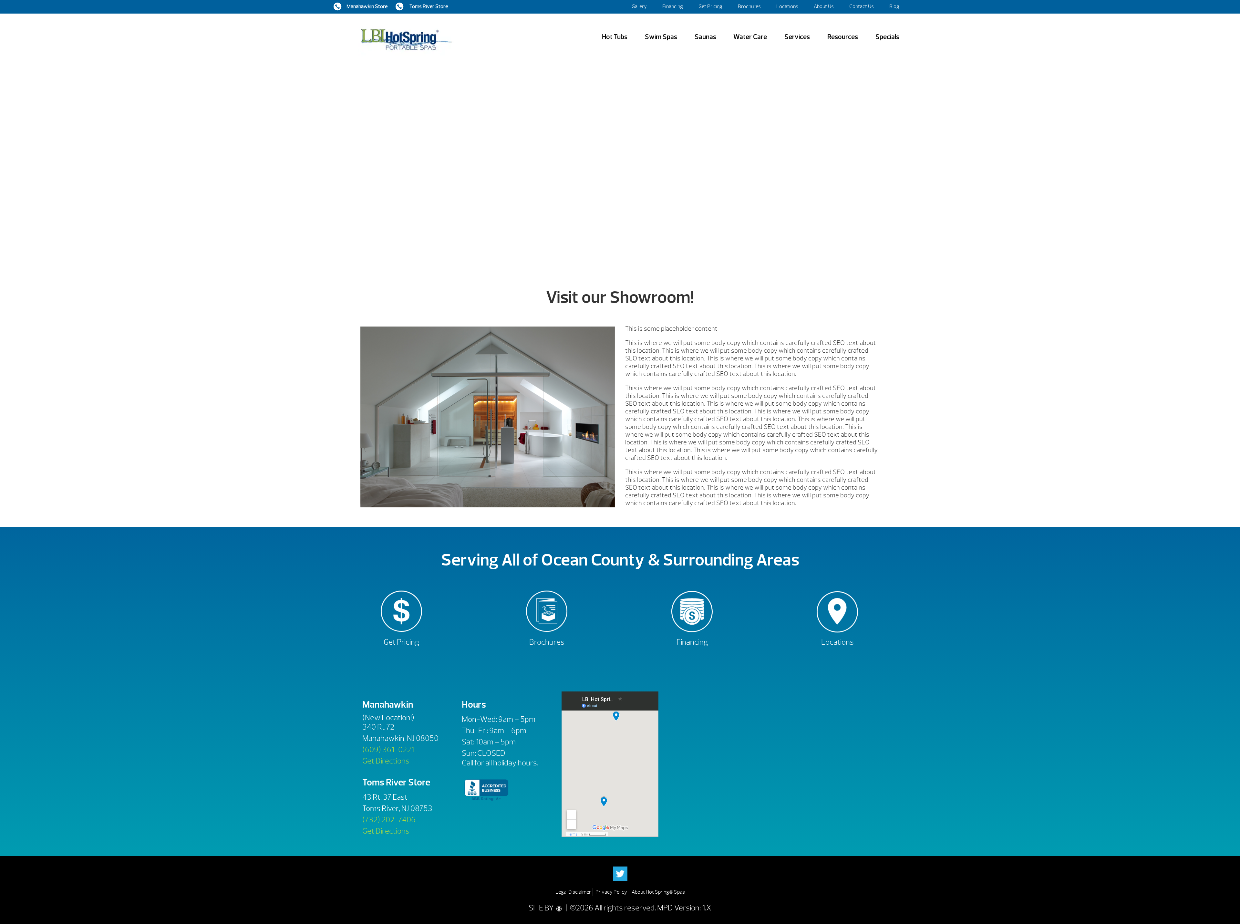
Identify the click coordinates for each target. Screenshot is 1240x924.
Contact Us (861, 6)
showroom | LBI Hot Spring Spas (406, 37)
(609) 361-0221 (388, 749)
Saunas (705, 37)
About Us (824, 6)
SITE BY (542, 908)
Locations (787, 6)
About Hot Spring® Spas (658, 892)
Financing (672, 6)
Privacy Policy (611, 892)
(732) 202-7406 (389, 820)
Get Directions (385, 761)
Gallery (639, 6)
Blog (894, 6)
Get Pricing (710, 6)
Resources (842, 37)
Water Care (750, 37)
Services (797, 37)
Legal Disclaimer (573, 892)
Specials (887, 37)
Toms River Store (428, 6)
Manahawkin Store (367, 6)
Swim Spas (661, 37)
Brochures (749, 6)
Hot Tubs (614, 37)
